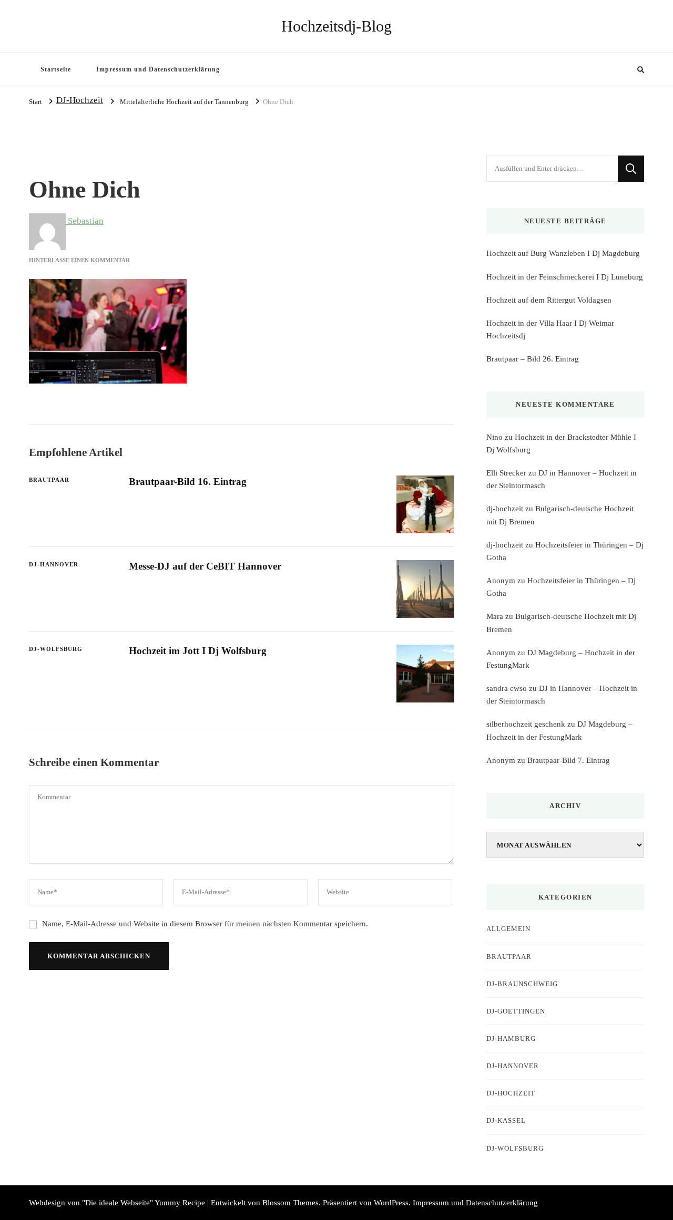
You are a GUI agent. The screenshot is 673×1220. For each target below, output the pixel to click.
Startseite (55, 69)
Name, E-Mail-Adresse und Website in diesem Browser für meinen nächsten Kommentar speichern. (205, 923)
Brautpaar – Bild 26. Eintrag (532, 359)
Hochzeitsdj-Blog (336, 26)
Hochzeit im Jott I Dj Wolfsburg (198, 650)
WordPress (391, 1202)
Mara (494, 616)
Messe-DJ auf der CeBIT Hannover (205, 566)
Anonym (500, 580)
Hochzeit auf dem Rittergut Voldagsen (548, 300)
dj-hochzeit (504, 508)
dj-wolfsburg (56, 649)
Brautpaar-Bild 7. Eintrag (568, 760)
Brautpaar (49, 480)
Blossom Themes (290, 1202)
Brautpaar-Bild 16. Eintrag (188, 481)
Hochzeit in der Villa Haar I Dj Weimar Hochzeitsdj (550, 329)
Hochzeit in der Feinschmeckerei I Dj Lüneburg (564, 277)
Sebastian (85, 221)
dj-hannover (53, 564)
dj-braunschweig (522, 984)
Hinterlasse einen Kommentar (79, 260)
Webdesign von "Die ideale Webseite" (91, 1202)
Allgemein (508, 929)
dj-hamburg (511, 1038)
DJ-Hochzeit (79, 100)
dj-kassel (506, 1120)
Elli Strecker (506, 473)
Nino (494, 437)
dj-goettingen (515, 1011)
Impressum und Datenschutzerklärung (158, 69)
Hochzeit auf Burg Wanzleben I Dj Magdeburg (563, 253)
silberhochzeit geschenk (525, 724)
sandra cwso (506, 688)
